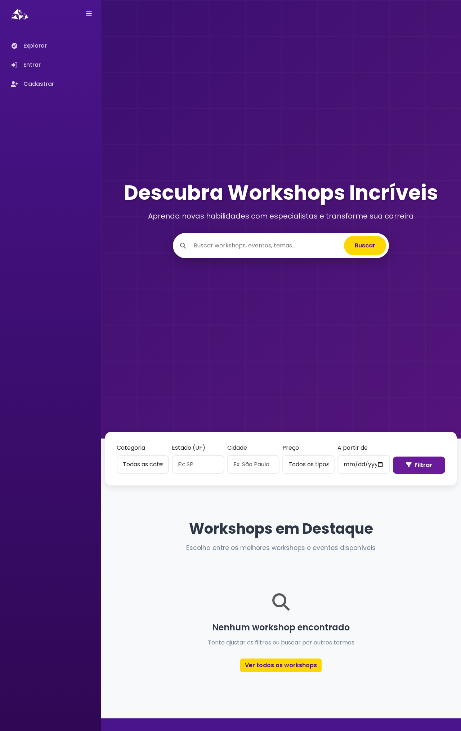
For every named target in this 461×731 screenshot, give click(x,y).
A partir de (352, 448)
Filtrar (423, 465)
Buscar (365, 245)
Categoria (131, 448)
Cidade (237, 448)
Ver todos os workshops (281, 665)
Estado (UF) (188, 448)
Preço (290, 448)
